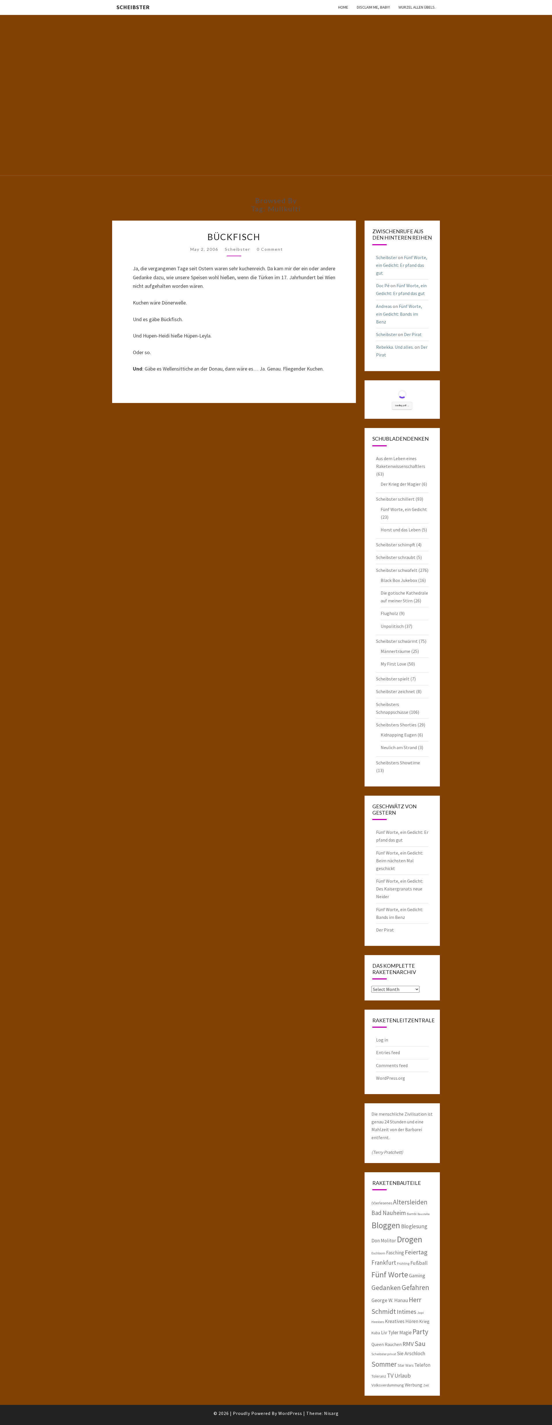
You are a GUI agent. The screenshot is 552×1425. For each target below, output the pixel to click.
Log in (382, 1040)
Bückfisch (233, 237)
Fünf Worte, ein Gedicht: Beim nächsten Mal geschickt (399, 860)
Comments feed (392, 1065)
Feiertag (416, 1252)
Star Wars (405, 1365)
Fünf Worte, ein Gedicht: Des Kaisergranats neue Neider (399, 888)
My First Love (393, 664)
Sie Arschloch (411, 1353)
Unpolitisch (392, 626)
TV (390, 1375)
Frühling (403, 1263)
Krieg (424, 1321)
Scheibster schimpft (395, 544)
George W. (382, 1300)
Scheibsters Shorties (396, 725)
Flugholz (389, 613)
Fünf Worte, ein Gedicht (404, 509)
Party (420, 1331)
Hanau (401, 1300)
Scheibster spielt (392, 679)
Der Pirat (413, 334)
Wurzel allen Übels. (417, 7)
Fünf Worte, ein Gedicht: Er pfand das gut (401, 265)
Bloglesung (414, 1226)
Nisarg (331, 1413)
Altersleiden (410, 1202)
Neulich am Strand (399, 747)
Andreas (384, 306)
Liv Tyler (389, 1332)
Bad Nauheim (388, 1213)
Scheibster (133, 7)
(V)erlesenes (381, 1203)
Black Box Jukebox (399, 580)
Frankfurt (383, 1262)
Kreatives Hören (401, 1321)
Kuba (375, 1332)
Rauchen (393, 1344)
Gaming (417, 1275)
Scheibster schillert (395, 499)
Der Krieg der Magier (401, 484)
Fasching (395, 1252)
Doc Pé (383, 285)
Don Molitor (383, 1240)
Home (343, 7)
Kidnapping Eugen (399, 735)
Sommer (384, 1364)
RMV (408, 1344)
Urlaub (402, 1375)
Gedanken (386, 1287)
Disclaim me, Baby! (373, 7)
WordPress (290, 1413)
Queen (377, 1344)
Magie (405, 1332)
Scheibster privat (383, 1354)
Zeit (426, 1385)
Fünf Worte (389, 1275)
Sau (420, 1343)
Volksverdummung (387, 1385)
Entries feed (388, 1052)
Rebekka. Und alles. (395, 347)
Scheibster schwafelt (396, 570)
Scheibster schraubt (395, 557)
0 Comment (270, 249)
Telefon (422, 1365)
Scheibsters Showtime (398, 762)
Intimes (406, 1312)
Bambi (412, 1214)
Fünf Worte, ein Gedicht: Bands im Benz (399, 314)
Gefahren (415, 1287)
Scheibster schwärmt (397, 641)
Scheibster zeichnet (395, 691)
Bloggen (385, 1225)
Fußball (419, 1263)
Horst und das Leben (401, 530)
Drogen (409, 1239)
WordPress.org (390, 1078)
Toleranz (378, 1376)
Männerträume (395, 651)
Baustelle (423, 1214)
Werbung (413, 1385)
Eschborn (378, 1253)
